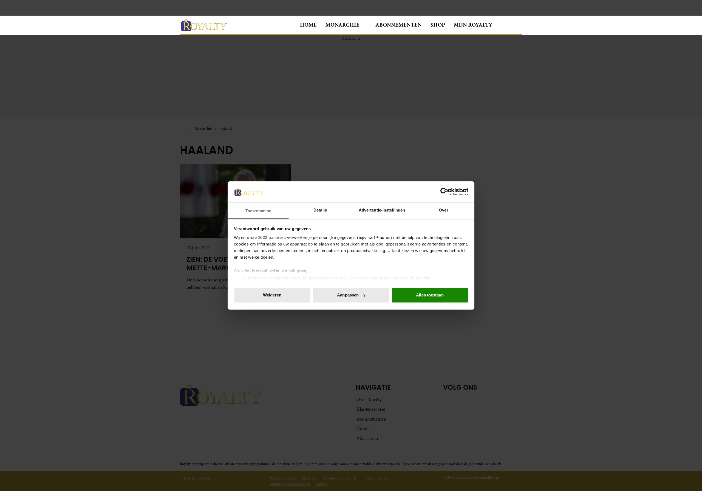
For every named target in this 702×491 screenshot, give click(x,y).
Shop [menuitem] (438, 24)
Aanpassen (348, 295)
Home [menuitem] (308, 24)
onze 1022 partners (266, 237)
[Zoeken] (517, 25)
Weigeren (272, 295)
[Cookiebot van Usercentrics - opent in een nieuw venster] (444, 192)
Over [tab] (443, 210)
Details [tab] (320, 210)
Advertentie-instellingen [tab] (382, 210)
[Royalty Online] (235, 25)
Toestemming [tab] (258, 211)
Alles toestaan (429, 295)
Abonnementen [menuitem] (398, 24)
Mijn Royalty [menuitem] (473, 24)
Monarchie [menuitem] (342, 24)
